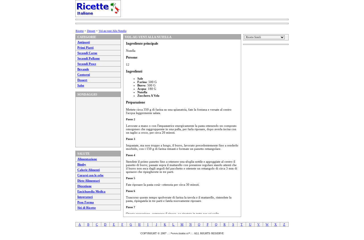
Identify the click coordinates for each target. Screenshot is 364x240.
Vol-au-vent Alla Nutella (112, 30)
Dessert (91, 30)
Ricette (80, 30)
